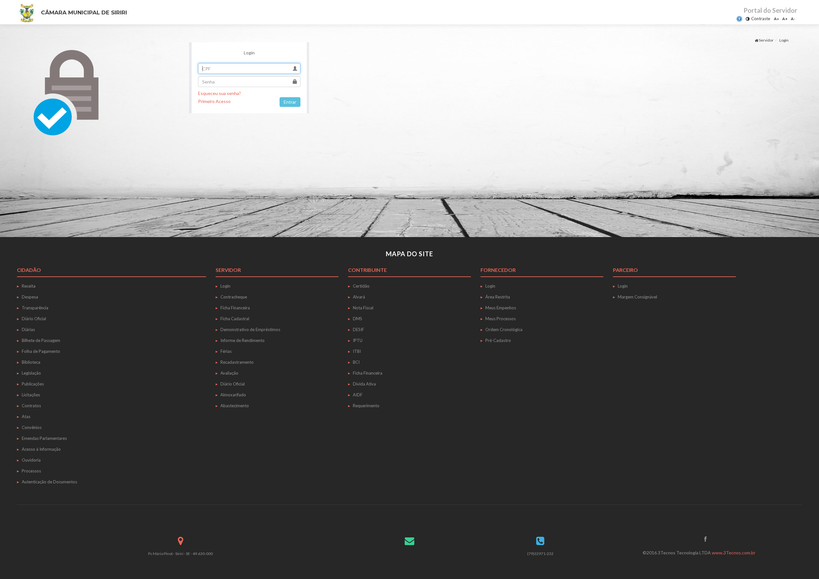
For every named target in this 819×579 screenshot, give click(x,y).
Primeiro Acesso (214, 101)
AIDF (357, 394)
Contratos (31, 405)
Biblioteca (31, 362)
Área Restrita (497, 296)
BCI (356, 362)
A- (793, 18)
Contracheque (233, 296)
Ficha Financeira (235, 307)
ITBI (357, 351)
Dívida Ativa (364, 383)
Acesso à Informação (41, 449)
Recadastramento (237, 362)
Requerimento (366, 405)
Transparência (35, 307)
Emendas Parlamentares (44, 438)
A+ (785, 18)
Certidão (361, 286)
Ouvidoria (31, 460)
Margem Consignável (637, 296)
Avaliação (229, 373)
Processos (31, 470)
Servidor (766, 40)
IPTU (357, 340)
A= (776, 18)
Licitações (31, 394)
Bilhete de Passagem (41, 340)
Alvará (359, 296)
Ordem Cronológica (503, 329)
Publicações (33, 383)
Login (225, 286)
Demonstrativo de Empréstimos (250, 329)
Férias (226, 351)
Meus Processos (500, 318)
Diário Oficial (34, 318)
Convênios (32, 427)
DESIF (358, 329)
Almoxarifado (233, 394)
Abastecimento (234, 405)
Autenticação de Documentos (49, 481)
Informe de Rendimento (242, 340)
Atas (26, 416)
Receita (29, 286)
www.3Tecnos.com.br (733, 552)
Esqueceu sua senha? (219, 93)
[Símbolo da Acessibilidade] (739, 19)
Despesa (30, 296)
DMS (357, 318)
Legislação (31, 373)
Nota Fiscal (363, 307)
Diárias (28, 329)
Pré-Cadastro (498, 340)
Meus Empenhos (500, 307)
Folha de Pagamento (41, 351)
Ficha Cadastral (234, 318)
